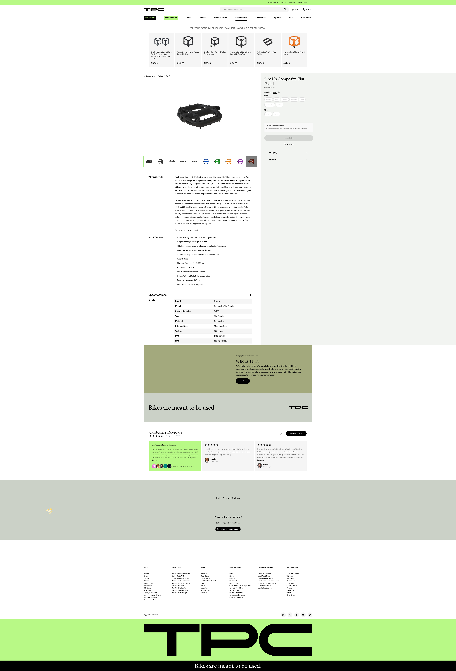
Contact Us (233, 581)
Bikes (189, 18)
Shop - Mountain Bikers (152, 595)
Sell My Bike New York (180, 590)
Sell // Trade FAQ (178, 576)
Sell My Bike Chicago (179, 593)
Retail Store (303, 2)
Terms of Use (234, 590)
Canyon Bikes (291, 581)
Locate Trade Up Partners (181, 581)
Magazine (292, 2)
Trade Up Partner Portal (180, 578)
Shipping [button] (273, 152)
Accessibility (205, 590)
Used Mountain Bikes (265, 578)
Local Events (205, 578)
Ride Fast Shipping (236, 597)
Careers (203, 583)
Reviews (204, 593)
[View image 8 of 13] (228, 161)
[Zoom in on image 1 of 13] (200, 115)
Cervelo (289, 588)
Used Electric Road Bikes (267, 583)
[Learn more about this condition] (278, 92)
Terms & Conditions (236, 588)
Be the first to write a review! (228, 529)
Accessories (260, 18)
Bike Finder (306, 18)
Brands (146, 574)
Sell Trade (150, 18)
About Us (204, 574)
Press (203, 585)
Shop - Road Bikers (151, 597)
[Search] (285, 9)
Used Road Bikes (264, 576)
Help (282, 2)
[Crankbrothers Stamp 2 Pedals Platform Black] (215, 41)
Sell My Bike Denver (179, 585)
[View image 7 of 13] (217, 161)
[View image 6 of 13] (206, 161)
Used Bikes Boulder (265, 588)
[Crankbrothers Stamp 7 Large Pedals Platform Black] (241, 41)
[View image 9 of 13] (240, 161)
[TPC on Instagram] (283, 614)
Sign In (231, 576)
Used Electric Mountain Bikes (268, 581)
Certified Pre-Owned (208, 581)
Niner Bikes (290, 595)
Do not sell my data (236, 593)
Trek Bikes (290, 578)
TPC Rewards (273, 2)
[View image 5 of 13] (194, 161)
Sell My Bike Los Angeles (181, 583)
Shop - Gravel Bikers (151, 600)
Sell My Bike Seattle (179, 588)
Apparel (277, 18)
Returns (232, 578)
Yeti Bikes (290, 576)
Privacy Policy (234, 583)
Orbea (289, 593)
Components (241, 18)
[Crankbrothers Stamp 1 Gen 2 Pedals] (294, 41)
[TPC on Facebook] (296, 614)
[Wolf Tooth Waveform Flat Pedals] (268, 41)
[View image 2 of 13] (160, 161)
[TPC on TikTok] (310, 614)
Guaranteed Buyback (237, 595)
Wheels (146, 581)
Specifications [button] (157, 294)
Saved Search (171, 18)
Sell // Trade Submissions (181, 574)
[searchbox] (251, 9)
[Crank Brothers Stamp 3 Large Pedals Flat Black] (188, 41)
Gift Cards (147, 588)
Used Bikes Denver (264, 585)
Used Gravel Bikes (264, 574)
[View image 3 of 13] (171, 161)
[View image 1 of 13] (149, 161)
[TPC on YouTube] (303, 614)
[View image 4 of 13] (183, 161)
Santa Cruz (290, 590)
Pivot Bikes (290, 583)
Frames (203, 18)
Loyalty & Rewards (150, 593)
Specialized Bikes (293, 574)
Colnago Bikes (292, 585)
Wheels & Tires (220, 18)
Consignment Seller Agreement (240, 585)
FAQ (231, 574)
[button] (306, 9)
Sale (291, 18)
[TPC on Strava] (290, 614)
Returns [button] (272, 159)
